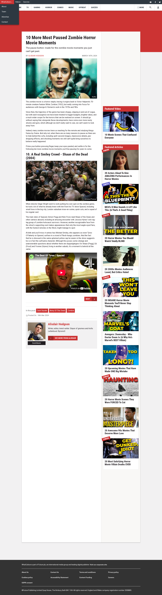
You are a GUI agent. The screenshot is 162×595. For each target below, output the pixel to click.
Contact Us (55, 572)
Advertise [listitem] (5, 17)
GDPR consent (27, 583)
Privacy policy (113, 572)
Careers (111, 577)
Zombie (71, 310)
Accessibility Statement (59, 577)
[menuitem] (7, 2)
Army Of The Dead (57, 310)
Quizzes (26, 2)
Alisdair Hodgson (36, 56)
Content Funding (85, 577)
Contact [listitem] (5, 22)
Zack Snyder (42, 310)
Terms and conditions (87, 572)
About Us (25, 572)
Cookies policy (27, 577)
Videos (18, 2)
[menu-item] (19, 7)
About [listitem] (4, 7)
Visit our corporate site (98, 565)
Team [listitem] (4, 12)
